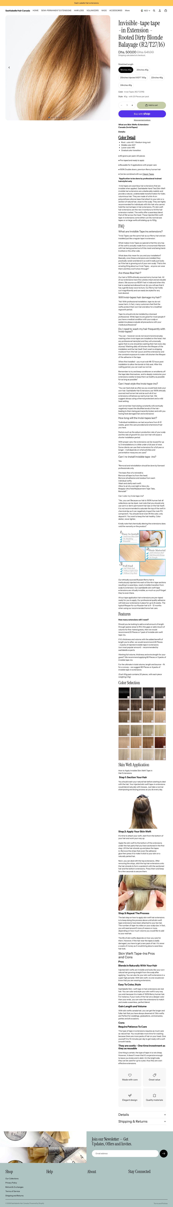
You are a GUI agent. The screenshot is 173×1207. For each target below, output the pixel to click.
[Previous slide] (8, 68)
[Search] (154, 11)
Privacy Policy (11, 1183)
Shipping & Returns (132, 1121)
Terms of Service (12, 1191)
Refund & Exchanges (14, 1187)
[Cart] (166, 11)
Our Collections (12, 1178)
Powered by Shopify (36, 1203)
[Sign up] (164, 1154)
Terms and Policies (161, 1203)
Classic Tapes (148, 174)
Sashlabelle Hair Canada (20, 1203)
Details (123, 1115)
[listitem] (127, 10)
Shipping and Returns (14, 1195)
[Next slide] (107, 68)
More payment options (142, 120)
